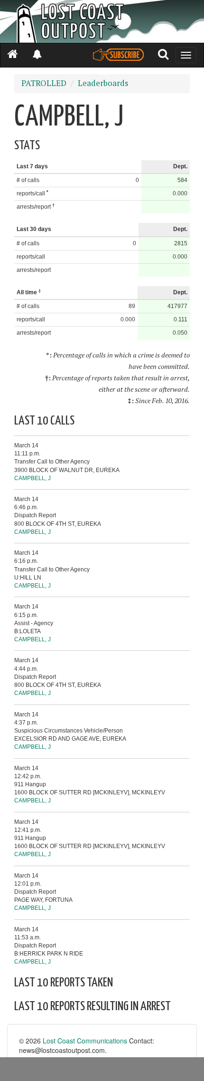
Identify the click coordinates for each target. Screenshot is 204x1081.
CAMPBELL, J (32, 478)
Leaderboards (103, 83)
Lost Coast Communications (85, 1040)
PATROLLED (43, 83)
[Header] (102, 21)
